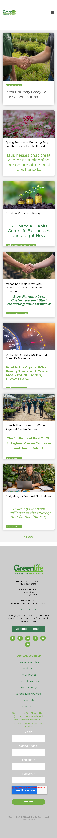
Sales (8, 313)
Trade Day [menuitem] (28, 668)
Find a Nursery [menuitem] (28, 687)
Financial (31, 246)
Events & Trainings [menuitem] (28, 681)
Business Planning (13, 85)
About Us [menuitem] (28, 700)
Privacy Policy (28, 819)
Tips (8, 246)
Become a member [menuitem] (28, 662)
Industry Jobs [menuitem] (28, 674)
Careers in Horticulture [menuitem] (28, 694)
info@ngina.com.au (28, 609)
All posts (28, 537)
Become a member (28, 629)
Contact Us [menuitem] (28, 706)
